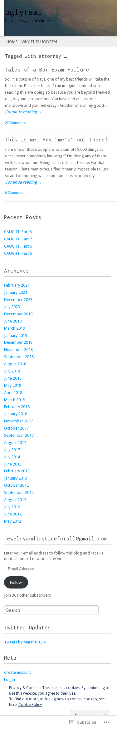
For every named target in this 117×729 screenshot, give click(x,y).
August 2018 (15, 364)
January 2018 (15, 413)
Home (12, 41)
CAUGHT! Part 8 (18, 231)
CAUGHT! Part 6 (18, 246)
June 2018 (13, 378)
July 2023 (12, 306)
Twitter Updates (27, 627)
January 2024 (15, 292)
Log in (9, 679)
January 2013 (15, 478)
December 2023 (18, 299)
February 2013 (17, 471)
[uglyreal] (47, 18)
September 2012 (19, 492)
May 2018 (12, 385)
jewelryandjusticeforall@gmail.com (55, 538)
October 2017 (16, 428)
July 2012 (12, 507)
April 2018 (13, 392)
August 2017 (15, 442)
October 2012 (16, 485)
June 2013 (13, 464)
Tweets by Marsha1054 (25, 642)
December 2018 (18, 342)
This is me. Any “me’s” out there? (56, 139)
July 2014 (12, 457)
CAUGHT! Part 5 (18, 253)
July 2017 (12, 449)
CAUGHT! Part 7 (18, 239)
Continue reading (23, 112)
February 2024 (17, 285)
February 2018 (17, 406)
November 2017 (18, 421)
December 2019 (18, 314)
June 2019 (13, 321)
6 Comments (14, 193)
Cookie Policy (30, 704)
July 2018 (12, 371)
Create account (17, 672)
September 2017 (19, 435)
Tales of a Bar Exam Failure (47, 69)
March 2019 (14, 328)
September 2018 (19, 356)
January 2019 (15, 335)
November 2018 (18, 349)
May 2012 (12, 521)
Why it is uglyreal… (42, 41)
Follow (16, 582)
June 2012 (13, 514)
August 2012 (15, 499)
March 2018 (14, 399)
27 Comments (15, 123)
